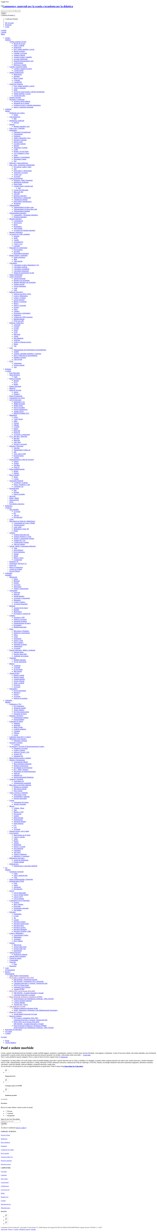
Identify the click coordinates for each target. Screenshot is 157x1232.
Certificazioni (5, 1186)
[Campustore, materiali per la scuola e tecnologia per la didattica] (78, 6)
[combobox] (11, 11)
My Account (9, 23)
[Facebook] (6, 1217)
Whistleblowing (5, 1208)
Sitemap (33, 1229)
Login (7, 27)
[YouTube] (6, 1224)
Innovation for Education (73, 1066)
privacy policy (21, 1128)
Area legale (4, 1229)
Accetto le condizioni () (13, 1128)
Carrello (3, 32)
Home (7, 1041)
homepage (64, 1057)
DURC (3, 1193)
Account (4, 1037)
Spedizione (4, 1139)
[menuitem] (10, 969)
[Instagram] (6, 1220)
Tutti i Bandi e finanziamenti (19, 976)
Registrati (8, 25)
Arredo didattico (10, 1042)
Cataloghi (4, 1175)
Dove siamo (4, 1179)
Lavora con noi (5, 1189)
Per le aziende (5, 1153)
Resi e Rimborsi (5, 1142)
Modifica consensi (24, 1229)
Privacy (10, 1229)
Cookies (16, 1229)
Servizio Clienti (5, 1135)
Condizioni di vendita (7, 1149)
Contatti (3, 1200)
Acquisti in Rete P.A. (7, 1157)
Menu (3, 34)
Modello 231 (4, 1197)
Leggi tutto (86, 1055)
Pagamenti (4, 1146)
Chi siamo (4, 1171)
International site (6, 1204)
